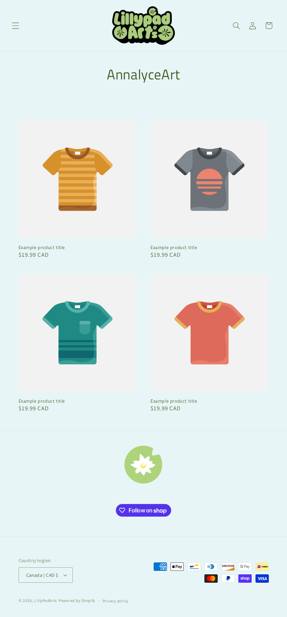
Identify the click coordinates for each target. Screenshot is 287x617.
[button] (15, 25)
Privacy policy (115, 600)
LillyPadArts (45, 600)
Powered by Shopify (76, 600)
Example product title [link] (42, 247)
